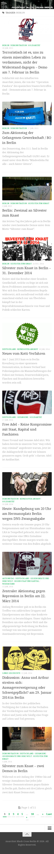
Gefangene (22, 417)
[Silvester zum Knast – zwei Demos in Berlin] (27, 738)
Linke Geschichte (11, 673)
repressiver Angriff (27, 349)
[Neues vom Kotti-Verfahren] (27, 334)
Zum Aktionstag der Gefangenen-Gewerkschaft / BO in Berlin (26, 138)
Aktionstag (8, 578)
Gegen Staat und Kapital (26, 581)
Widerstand (8, 584)
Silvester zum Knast (38, 203)
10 (32, 814)
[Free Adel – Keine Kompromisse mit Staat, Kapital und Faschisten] (27, 402)
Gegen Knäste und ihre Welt (17, 756)
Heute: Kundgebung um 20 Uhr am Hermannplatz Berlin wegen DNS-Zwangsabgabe (26, 514)
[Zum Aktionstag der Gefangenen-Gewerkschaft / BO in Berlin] (27, 113)
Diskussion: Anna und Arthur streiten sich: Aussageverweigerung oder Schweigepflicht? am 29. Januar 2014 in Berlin (27, 687)
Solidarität (34, 45)
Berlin (5, 45)
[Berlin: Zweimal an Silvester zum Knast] (27, 188)
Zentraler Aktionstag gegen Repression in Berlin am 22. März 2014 (24, 596)
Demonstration (18, 45)
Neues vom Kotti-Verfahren (23, 353)
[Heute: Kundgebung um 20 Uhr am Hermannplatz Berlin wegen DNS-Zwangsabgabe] (27, 484)
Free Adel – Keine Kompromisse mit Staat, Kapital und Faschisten (27, 429)
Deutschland (9, 349)
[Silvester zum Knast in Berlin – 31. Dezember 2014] (27, 249)
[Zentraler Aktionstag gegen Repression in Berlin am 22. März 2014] (27, 563)
